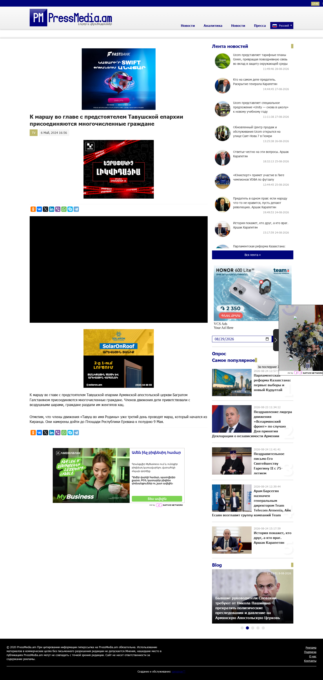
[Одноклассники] (33, 209)
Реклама (311, 647)
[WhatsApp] (64, 209)
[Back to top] (315, 672)
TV (33, 132)
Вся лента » (253, 255)
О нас (312, 656)
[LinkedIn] (51, 209)
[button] (242, 627)
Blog (217, 565)
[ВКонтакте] (39, 209)
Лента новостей (230, 46)
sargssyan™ (178, 671)
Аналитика (213, 25)
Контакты (310, 660)
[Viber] (57, 209)
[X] (45, 209)
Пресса (260, 25)
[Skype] (70, 209)
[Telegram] (76, 209)
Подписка (310, 652)
